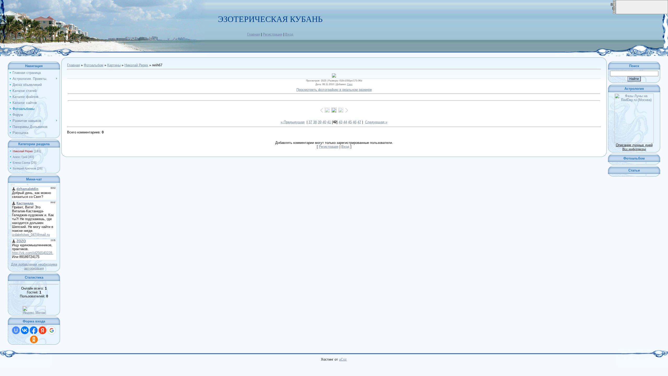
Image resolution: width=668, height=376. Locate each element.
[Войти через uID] (16, 330)
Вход (289, 34)
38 (315, 122)
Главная (253, 34)
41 (329, 122)
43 (340, 122)
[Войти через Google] (51, 330)
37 (310, 122)
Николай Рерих (23, 151)
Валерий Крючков (24, 168)
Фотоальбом (93, 65)
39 (319, 122)
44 (345, 122)
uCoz (343, 359)
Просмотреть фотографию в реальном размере (334, 90)
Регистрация (272, 34)
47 (359, 122)
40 (324, 122)
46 (354, 122)
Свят (350, 84)
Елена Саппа (21, 162)
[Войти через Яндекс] (42, 330)
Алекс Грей (20, 156)
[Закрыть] (614, 13)
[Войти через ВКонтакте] (25, 330)
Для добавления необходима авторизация (34, 266)
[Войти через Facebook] (34, 330)
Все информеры (634, 149)
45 (350, 122)
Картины (114, 65)
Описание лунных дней (634, 145)
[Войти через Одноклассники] (34, 339)
